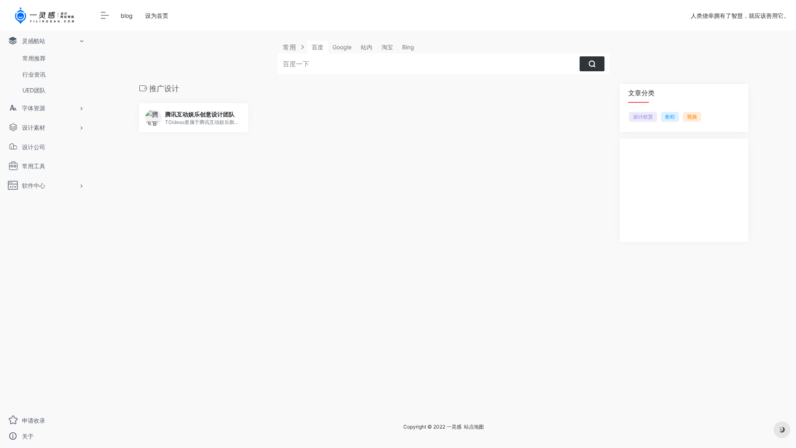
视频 (692, 117)
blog (127, 15)
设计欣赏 (643, 117)
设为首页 (156, 15)
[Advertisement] (684, 190)
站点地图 (474, 427)
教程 (670, 117)
